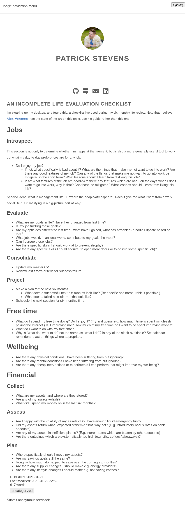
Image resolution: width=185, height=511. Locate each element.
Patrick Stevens (92, 58)
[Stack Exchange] (87, 92)
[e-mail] (96, 92)
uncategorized (22, 491)
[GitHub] (77, 92)
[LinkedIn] (107, 92)
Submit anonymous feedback (28, 500)
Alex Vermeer (18, 118)
